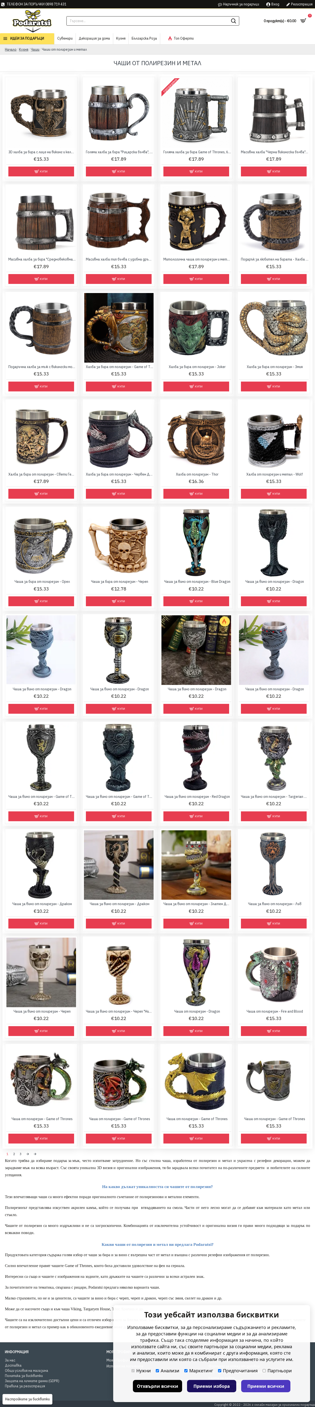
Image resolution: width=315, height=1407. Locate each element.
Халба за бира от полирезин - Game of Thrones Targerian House (120, 367)
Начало (10, 49)
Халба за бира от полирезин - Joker (197, 367)
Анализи (170, 1371)
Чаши (35, 49)
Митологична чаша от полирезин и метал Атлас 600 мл (197, 259)
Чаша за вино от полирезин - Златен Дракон (197, 904)
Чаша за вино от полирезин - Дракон (42, 904)
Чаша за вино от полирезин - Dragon (274, 581)
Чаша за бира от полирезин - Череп (119, 581)
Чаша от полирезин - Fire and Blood (275, 1011)
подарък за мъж (66, 1161)
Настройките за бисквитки (27, 1399)
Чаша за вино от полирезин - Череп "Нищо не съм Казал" (120, 1011)
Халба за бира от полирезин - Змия (275, 367)
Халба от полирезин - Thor (197, 474)
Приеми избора (211, 1386)
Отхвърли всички (157, 1386)
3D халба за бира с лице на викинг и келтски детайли (42, 152)
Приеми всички (265, 1386)
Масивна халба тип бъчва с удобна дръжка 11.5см (120, 259)
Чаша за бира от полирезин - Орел (42, 581)
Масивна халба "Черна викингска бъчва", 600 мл (275, 152)
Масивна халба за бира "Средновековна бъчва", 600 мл (42, 259)
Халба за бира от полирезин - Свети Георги (42, 474)
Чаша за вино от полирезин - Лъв (274, 904)
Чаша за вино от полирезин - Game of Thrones (42, 796)
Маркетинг (201, 1371)
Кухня (23, 49)
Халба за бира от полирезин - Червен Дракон (120, 474)
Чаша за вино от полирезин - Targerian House (275, 796)
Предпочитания (240, 1371)
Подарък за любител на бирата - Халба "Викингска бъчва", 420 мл (275, 259)
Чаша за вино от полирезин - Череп (42, 1011)
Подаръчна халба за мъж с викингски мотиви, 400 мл (42, 367)
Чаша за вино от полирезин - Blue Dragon (197, 581)
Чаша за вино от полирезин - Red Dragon (197, 796)
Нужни (143, 1371)
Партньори (280, 1371)
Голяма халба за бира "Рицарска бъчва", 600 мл (120, 152)
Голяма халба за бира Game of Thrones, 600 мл (197, 152)
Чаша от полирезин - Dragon (197, 1011)
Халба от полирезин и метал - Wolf (274, 474)
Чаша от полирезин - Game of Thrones (42, 1119)
